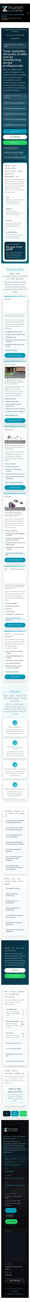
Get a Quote (15, 131)
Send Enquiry (15, 677)
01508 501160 (9, 1171)
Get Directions (15, 1280)
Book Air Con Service (15, 625)
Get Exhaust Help (15, 487)
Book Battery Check (15, 420)
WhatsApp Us (15, 142)
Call (7, 1113)
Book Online (11, 1210)
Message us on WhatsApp (14, 1178)
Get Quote (15, 1113)
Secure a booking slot (12, 1165)
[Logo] (12, 9)
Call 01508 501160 (15, 137)
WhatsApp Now (15, 976)
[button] (2, 2)
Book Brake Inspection (15, 560)
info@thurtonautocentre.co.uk (15, 1294)
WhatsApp (23, 1113)
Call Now (15, 970)
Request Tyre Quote (15, 355)
